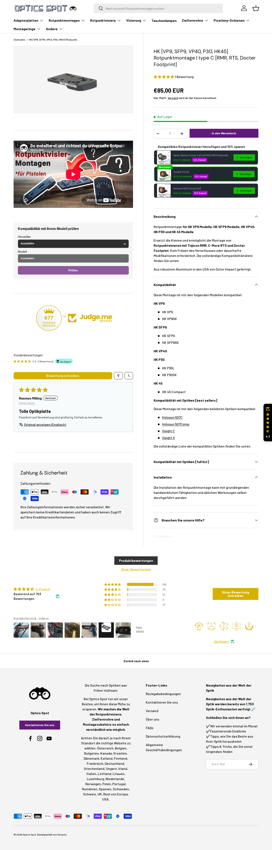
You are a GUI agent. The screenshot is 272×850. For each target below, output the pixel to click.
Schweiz (89, 794)
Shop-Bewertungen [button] (136, 569)
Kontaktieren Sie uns (39, 725)
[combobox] (158, 8)
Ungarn (111, 768)
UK (100, 794)
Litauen (119, 774)
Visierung (133, 20)
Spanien (105, 789)
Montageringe (24, 29)
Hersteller (24, 236)
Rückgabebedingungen (163, 694)
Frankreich (95, 763)
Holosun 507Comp (175, 424)
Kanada (106, 753)
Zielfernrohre (192, 20)
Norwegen (93, 784)
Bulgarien (91, 753)
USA (105, 799)
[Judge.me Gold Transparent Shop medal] (224, 626)
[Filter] (118, 375)
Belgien (120, 748)
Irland (122, 768)
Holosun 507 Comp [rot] (187, 188)
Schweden (121, 789)
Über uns (152, 719)
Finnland (120, 758)
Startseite (19, 39)
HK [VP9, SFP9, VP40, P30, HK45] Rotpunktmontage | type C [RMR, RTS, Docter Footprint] (54, 39)
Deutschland (114, 763)
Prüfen (73, 270)
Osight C (168, 431)
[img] (37, 589)
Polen (106, 784)
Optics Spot (29, 834)
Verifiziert (221, 641)
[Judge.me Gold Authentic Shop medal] (211, 626)
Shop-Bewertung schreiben (235, 594)
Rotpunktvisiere (103, 20)
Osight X (168, 438)
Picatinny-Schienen (229, 20)
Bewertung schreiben (62, 376)
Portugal (119, 784)
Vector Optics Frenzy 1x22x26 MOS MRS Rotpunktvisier (202, 155)
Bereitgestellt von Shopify (52, 834)
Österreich (105, 748)
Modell (22, 251)
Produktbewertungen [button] (136, 560)
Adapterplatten (26, 20)
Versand (173, 98)
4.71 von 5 (42, 589)
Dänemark (91, 758)
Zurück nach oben (136, 661)
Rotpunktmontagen (64, 20)
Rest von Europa (115, 794)
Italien (91, 774)
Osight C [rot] (181, 171)
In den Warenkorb (224, 133)
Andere (52, 29)
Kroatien (120, 753)
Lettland (104, 774)
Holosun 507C (172, 417)
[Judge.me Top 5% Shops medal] (249, 626)
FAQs (149, 728)
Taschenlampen (164, 20)
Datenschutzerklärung (163, 736)
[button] (164, 77)
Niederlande (115, 779)
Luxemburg (95, 779)
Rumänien (89, 789)
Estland (106, 758)
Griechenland (94, 768)
